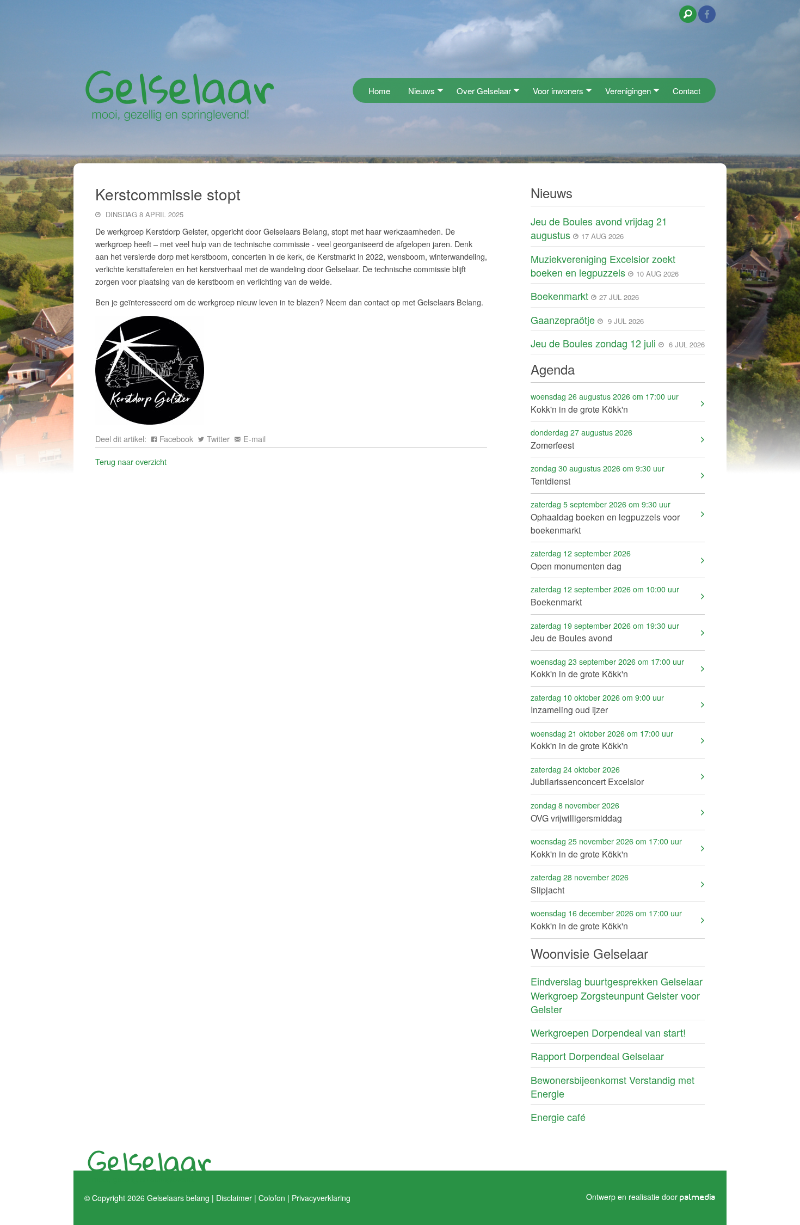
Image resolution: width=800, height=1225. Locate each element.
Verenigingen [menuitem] (628, 90)
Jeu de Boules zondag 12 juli (593, 343)
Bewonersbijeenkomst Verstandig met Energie (612, 1086)
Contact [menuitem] (686, 90)
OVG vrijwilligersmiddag (576, 811)
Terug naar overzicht (131, 461)
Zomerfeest (581, 438)
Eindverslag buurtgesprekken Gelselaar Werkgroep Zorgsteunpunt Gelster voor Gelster (617, 994)
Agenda (553, 368)
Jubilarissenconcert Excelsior (587, 775)
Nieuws (552, 192)
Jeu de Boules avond (605, 632)
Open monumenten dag (581, 559)
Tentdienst (597, 474)
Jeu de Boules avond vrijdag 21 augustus (599, 228)
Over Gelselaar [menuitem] (484, 90)
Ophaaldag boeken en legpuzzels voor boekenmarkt (605, 517)
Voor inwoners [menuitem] (558, 90)
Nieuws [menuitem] (421, 90)
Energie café (558, 1117)
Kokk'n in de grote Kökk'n (605, 402)
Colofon (272, 1197)
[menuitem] (356, 90)
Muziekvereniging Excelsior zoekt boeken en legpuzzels (603, 265)
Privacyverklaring (321, 1197)
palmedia (698, 1197)
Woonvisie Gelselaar (589, 953)
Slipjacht (580, 883)
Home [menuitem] (379, 90)
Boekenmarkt (559, 296)
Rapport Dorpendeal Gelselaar (597, 1056)
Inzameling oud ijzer (597, 703)
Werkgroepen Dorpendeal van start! (608, 1032)
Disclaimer (234, 1197)
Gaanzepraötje (563, 320)
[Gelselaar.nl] (179, 95)
